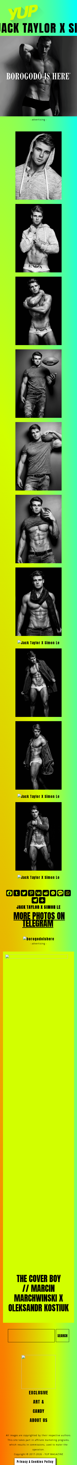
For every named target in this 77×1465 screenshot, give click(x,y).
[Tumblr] (16, 893)
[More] (42, 900)
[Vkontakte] (38, 893)
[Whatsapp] (67, 893)
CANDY (38, 1411)
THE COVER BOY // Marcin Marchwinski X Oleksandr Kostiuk (38, 1293)
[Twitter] (24, 893)
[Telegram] (35, 900)
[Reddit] (46, 893)
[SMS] (60, 893)
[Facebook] (9, 893)
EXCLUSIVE (38, 1393)
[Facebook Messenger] (53, 893)
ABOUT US (38, 1420)
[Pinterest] (31, 893)
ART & (38, 1402)
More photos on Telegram (39, 920)
